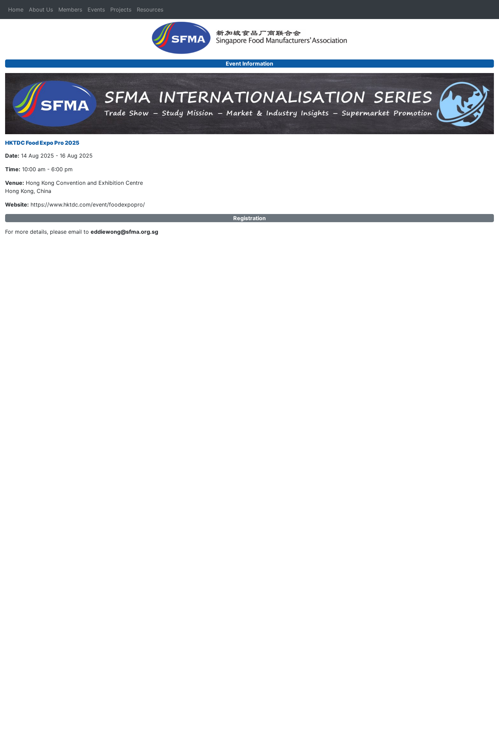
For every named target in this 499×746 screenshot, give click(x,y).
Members (70, 9)
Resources (150, 9)
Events (96, 9)
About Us (41, 9)
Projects (120, 9)
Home (15, 9)
